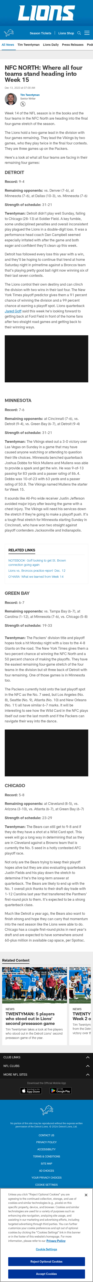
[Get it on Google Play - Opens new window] (60, 1092)
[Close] (86, 1195)
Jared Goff (13, 311)
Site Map (46, 1163)
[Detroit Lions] (46, 1110)
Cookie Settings (46, 1184)
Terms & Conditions (46, 1156)
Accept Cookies (46, 1274)
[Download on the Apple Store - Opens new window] (31, 1091)
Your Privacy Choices (47, 1177)
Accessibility (46, 1149)
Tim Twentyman (30, 94)
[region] (46, 1235)
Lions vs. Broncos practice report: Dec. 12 (37, 570)
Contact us (46, 1135)
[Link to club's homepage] (8, 31)
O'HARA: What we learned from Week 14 (36, 576)
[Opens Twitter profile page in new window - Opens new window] (23, 104)
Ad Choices (46, 1170)
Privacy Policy (46, 1142)
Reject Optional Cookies (46, 1261)
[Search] (79, 33)
